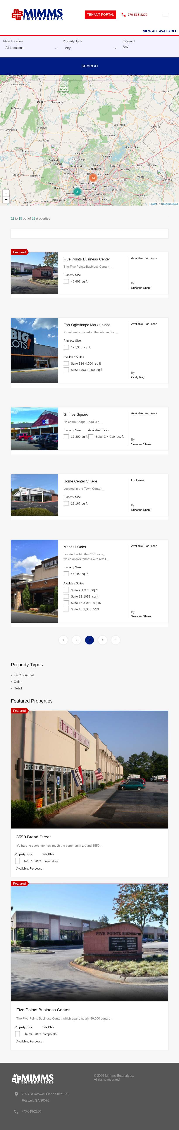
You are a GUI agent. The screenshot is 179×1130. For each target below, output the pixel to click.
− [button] (6, 199)
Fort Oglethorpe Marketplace (87, 325)
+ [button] (6, 193)
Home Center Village (80, 481)
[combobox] (29, 49)
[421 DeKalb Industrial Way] (96, 190)
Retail (18, 688)
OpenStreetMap (169, 204)
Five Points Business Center (87, 259)
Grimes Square (76, 414)
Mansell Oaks (75, 547)
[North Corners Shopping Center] (55, 151)
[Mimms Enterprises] (37, 26)
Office (18, 682)
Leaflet (153, 204)
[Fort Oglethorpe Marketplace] (18, 77)
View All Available (160, 31)
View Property (34, 285)
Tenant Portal (100, 14)
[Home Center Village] (74, 168)
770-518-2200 (137, 14)
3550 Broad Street (33, 837)
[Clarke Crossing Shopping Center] (161, 176)
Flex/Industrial (24, 675)
